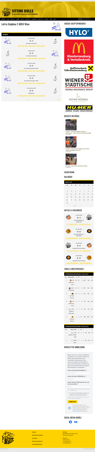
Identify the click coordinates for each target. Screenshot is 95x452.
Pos (66, 277)
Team (8, 19)
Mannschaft (71, 277)
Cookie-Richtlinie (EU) (37, 444)
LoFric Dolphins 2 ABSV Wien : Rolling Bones (31, 46)
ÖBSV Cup (12, 19)
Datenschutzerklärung (37, 441)
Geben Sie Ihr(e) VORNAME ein (76, 376)
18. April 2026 (79, 243)
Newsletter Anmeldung (37, 435)
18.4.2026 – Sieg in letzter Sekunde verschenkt (76, 165)
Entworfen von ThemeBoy (89, 448)
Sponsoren (34, 19)
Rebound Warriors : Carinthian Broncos (78, 238)
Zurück (3, 99)
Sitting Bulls (22, 10)
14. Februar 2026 (31, 63)
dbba (54, 19)
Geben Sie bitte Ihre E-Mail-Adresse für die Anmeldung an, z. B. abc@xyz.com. (79, 389)
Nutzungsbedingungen (76, 411)
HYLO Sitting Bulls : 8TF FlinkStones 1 (79, 251)
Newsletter (40, 19)
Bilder (22, 19)
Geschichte (27, 19)
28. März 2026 (31, 38)
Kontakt (46, 19)
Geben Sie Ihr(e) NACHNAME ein (77, 370)
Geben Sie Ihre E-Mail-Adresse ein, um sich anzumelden (78, 383)
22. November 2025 (31, 88)
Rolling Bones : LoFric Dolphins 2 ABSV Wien (31, 58)
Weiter (58, 99)
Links (51, 19)
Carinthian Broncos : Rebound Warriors (78, 263)
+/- (92, 277)
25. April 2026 (79, 215)
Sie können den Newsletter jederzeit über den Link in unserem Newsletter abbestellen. (78, 398)
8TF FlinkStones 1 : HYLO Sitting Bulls (79, 224)
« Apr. (75, 205)
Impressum (34, 438)
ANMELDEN (72, 401)
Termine (17, 19)
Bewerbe (3, 19)
